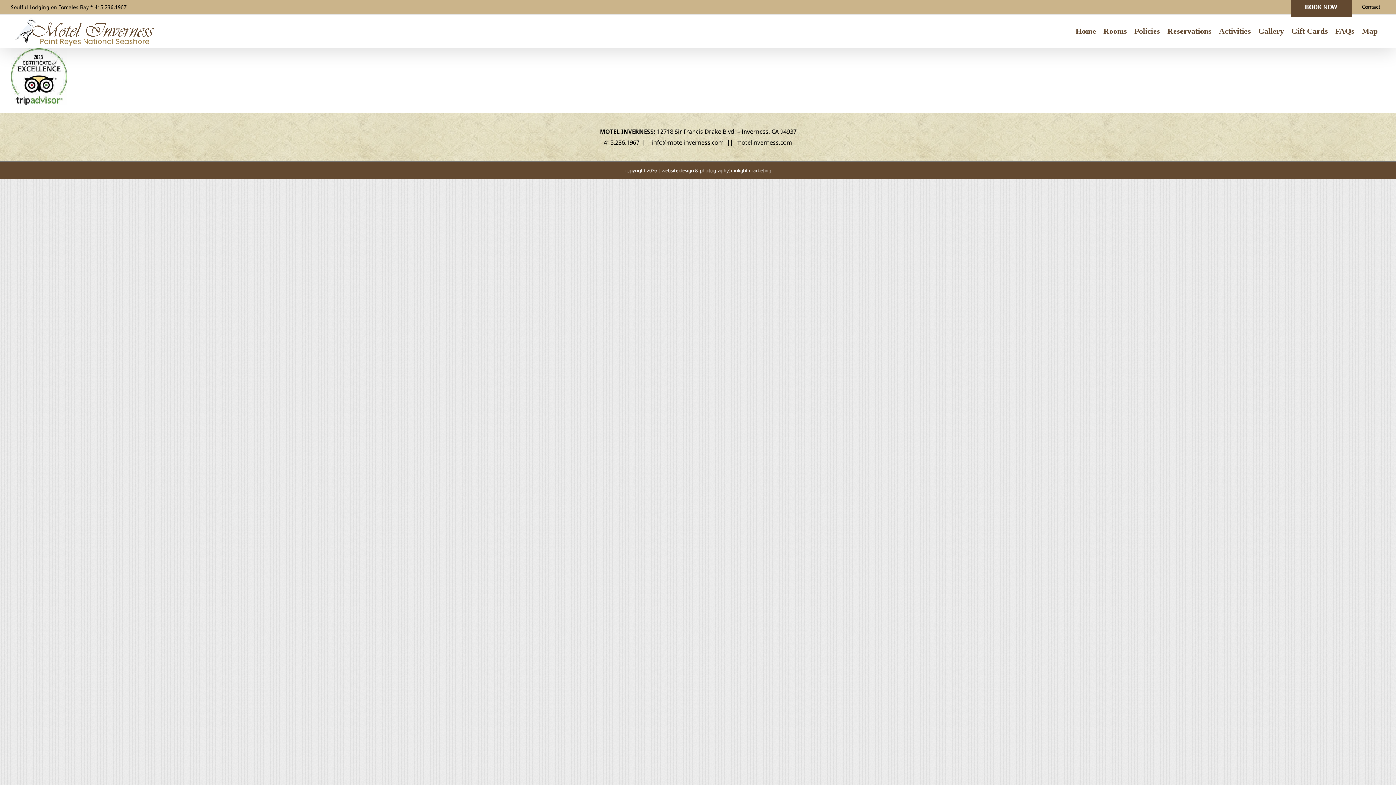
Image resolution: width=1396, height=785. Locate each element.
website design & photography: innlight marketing (716, 170)
